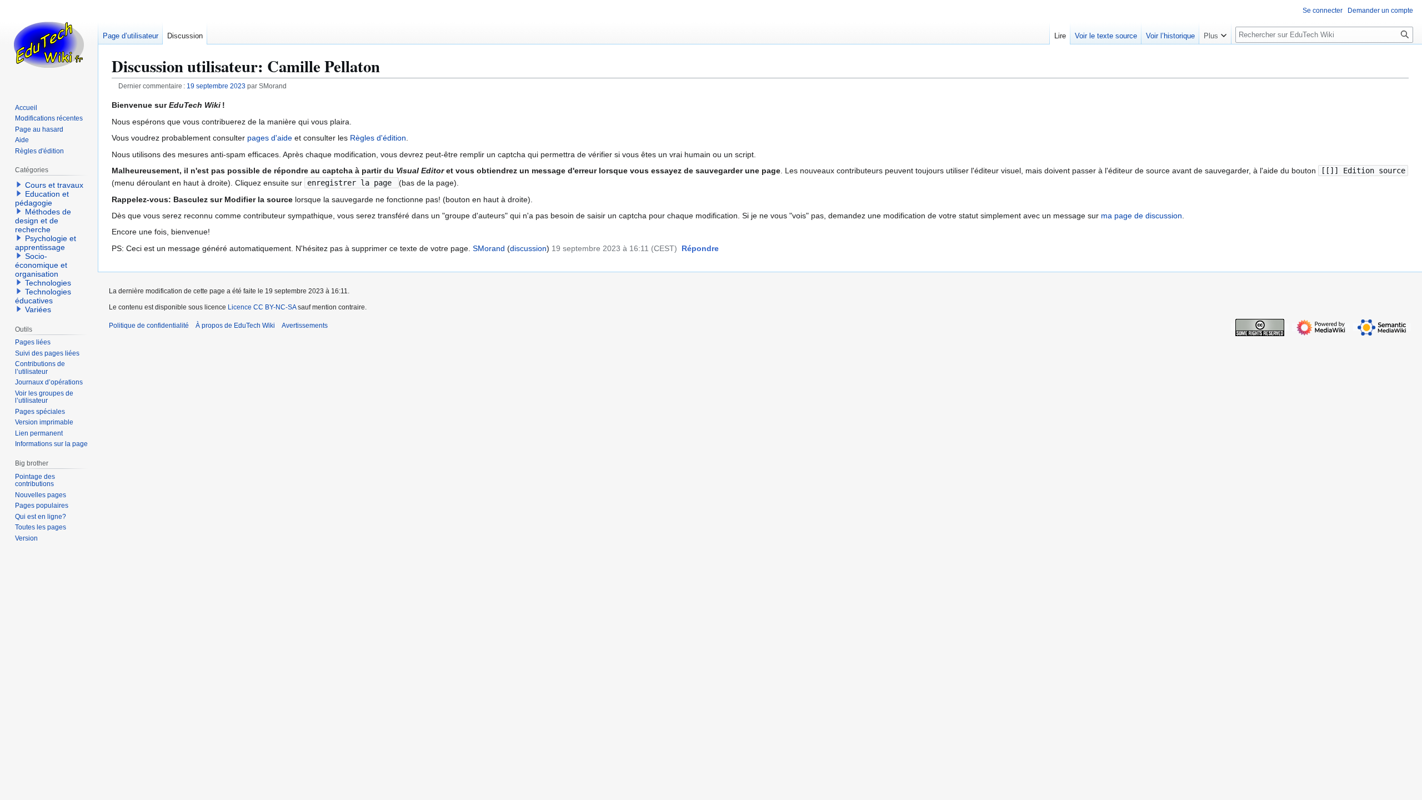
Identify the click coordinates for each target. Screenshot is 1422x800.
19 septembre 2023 (216, 85)
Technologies (48, 282)
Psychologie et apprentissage (45, 243)
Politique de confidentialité (149, 325)
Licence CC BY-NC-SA (262, 307)
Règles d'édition (378, 137)
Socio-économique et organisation (41, 265)
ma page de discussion (1141, 215)
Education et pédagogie (42, 198)
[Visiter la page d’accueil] (48, 44)
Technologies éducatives (43, 296)
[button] (700, 249)
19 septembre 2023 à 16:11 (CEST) (614, 248)
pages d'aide (269, 137)
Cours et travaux (54, 185)
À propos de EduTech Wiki (235, 325)
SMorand (489, 248)
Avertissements (305, 325)
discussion (528, 248)
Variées (38, 309)
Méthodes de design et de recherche (43, 220)
